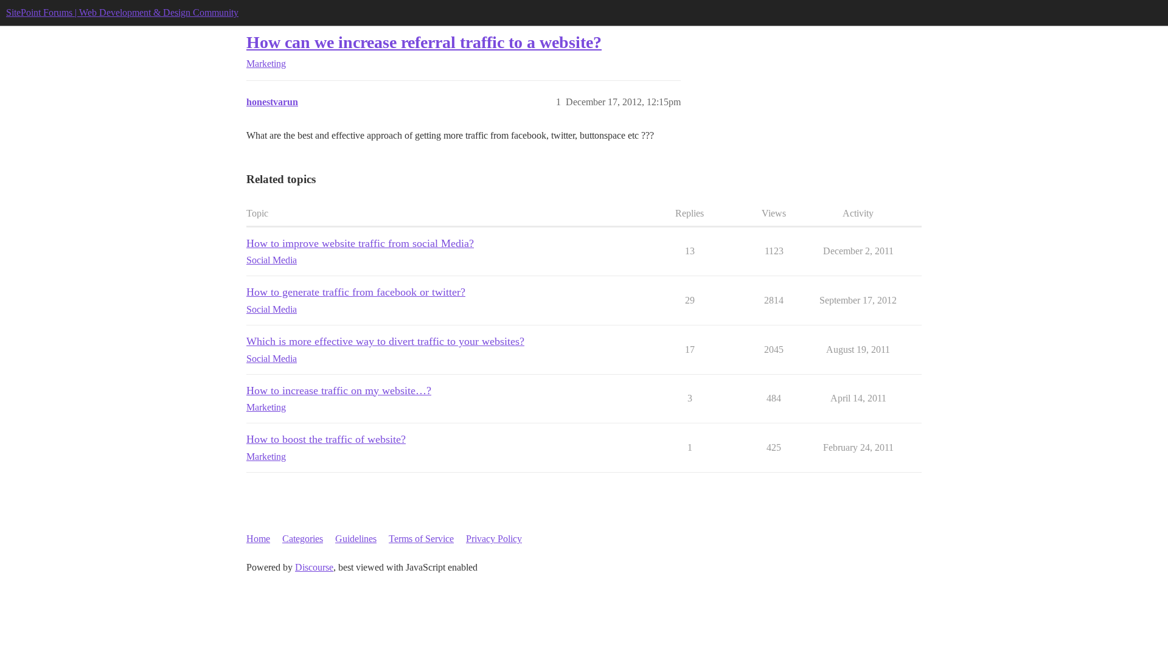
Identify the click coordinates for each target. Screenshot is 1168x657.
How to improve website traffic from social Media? (360, 243)
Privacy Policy (494, 539)
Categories (302, 539)
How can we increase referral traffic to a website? (424, 42)
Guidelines (356, 539)
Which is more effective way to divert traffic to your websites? (385, 341)
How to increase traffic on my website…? (338, 390)
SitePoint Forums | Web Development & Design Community (122, 12)
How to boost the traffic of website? (326, 439)
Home (258, 539)
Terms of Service (421, 539)
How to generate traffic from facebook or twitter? (355, 292)
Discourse (314, 567)
